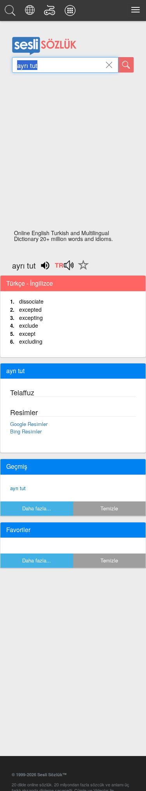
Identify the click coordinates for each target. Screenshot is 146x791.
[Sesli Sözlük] (11, 12)
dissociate (31, 301)
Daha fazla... (36, 508)
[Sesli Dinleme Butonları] (64, 268)
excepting (31, 317)
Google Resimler (28, 424)
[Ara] (126, 65)
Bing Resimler (26, 431)
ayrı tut (18, 488)
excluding (30, 341)
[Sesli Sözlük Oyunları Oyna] (50, 12)
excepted (30, 309)
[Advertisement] (73, 153)
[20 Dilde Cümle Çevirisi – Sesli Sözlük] (30, 12)
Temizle (109, 508)
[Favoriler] (81, 269)
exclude (28, 325)
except (27, 333)
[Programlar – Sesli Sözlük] (71, 12)
